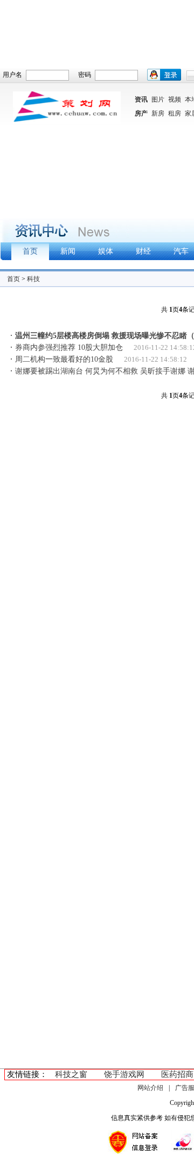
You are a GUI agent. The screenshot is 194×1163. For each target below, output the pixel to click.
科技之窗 (71, 1074)
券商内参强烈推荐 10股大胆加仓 (69, 347)
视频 (174, 99)
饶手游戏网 (124, 1074)
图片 (157, 99)
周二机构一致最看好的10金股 (64, 359)
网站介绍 (150, 1088)
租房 (174, 113)
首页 (13, 279)
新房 (157, 113)
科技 (33, 279)
